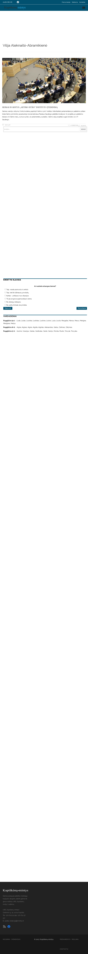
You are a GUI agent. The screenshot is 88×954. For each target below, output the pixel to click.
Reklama (75, 2)
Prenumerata (66, 2)
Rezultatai (82, 308)
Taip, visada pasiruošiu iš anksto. (17, 289)
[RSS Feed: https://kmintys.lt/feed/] (4, 926)
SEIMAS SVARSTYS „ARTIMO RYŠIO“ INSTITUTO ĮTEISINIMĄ (30, 107)
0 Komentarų (74, 125)
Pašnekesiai (15, 939)
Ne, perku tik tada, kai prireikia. (16, 305)
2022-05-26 (7, 124)
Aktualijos (7, 59)
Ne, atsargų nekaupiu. (13, 302)
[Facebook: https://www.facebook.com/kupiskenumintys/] (18, 2)
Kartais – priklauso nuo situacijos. (17, 296)
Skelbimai (6, 939)
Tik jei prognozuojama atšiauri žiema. (19, 299)
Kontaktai (82, 2)
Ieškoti (83, 129)
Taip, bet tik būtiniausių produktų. (17, 292)
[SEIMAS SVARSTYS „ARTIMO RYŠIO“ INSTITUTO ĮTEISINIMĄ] (44, 80)
